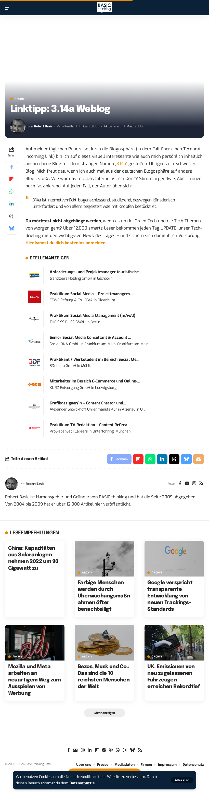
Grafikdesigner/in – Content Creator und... (88, 403)
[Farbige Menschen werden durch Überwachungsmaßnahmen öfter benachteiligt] (104, 559)
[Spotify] (104, 750)
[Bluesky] (132, 750)
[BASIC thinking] (104, 8)
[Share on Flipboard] (11, 179)
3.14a (121, 164)
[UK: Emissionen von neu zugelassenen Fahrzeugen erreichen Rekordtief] (174, 643)
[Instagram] (194, 484)
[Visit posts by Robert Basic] (17, 126)
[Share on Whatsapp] (11, 191)
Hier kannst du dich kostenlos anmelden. (66, 243)
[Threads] (124, 750)
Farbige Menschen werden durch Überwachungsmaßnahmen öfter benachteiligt (104, 596)
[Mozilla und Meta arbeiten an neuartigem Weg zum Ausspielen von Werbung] (34, 643)
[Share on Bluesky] (11, 228)
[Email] (198, 459)
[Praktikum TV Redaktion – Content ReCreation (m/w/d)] (34, 428)
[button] (182, 780)
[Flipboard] (96, 750)
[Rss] (201, 484)
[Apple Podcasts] (111, 750)
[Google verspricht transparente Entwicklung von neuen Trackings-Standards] (174, 559)
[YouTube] (187, 484)
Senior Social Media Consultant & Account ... (90, 337)
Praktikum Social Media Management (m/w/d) (92, 315)
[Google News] (75, 750)
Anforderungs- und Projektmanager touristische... (96, 271)
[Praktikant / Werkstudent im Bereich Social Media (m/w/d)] (34, 362)
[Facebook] (180, 484)
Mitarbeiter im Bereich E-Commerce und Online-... (95, 381)
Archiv (20, 99)
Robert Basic (43, 126)
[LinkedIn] (89, 750)
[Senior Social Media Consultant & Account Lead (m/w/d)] (34, 340)
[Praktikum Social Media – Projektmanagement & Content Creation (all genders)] (34, 296)
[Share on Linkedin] (11, 204)
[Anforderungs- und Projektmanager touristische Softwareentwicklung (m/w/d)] (34, 275)
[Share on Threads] (11, 216)
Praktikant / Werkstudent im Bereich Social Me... (94, 359)
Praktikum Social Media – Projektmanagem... (91, 293)
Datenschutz (81, 783)
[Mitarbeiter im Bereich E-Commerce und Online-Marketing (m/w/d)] (34, 384)
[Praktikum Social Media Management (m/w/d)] (34, 318)
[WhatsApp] (117, 750)
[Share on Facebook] (11, 167)
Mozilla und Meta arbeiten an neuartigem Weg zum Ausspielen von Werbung (34, 680)
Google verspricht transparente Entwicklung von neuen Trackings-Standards (169, 596)
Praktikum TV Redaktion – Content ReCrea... (90, 424)
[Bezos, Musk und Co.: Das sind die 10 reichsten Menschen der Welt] (104, 643)
